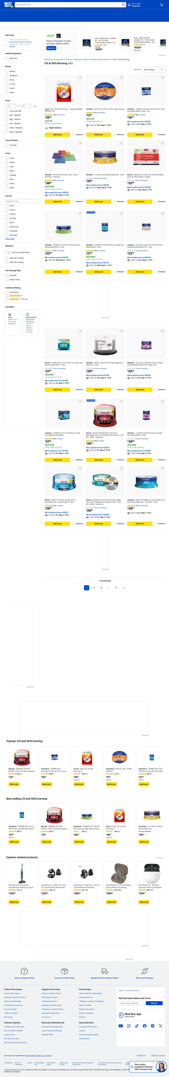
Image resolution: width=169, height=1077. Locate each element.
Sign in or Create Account (129, 990)
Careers (82, 1031)
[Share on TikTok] (137, 1026)
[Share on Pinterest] (153, 1026)
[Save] (80, 77)
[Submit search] (123, 4)
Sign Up (154, 1003)
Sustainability (84, 1038)
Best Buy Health (85, 1005)
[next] (160, 767)
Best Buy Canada (158, 1056)
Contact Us (46, 1017)
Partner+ (82, 1017)
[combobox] (154, 69)
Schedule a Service (49, 1001)
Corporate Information (88, 1027)
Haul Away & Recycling (51, 1013)
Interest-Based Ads (39, 1063)
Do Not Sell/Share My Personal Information (82, 1063)
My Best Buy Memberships (52, 1027)
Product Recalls (10, 1009)
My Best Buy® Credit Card (14, 1027)
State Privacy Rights (51, 1063)
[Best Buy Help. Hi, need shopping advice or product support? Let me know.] (161, 1066)
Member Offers (47, 1035)
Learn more (130, 1017)
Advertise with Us (86, 997)
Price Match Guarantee (13, 1005)
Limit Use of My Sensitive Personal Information (109, 1063)
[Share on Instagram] (129, 1026)
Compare (79, 134)
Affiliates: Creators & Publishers (91, 1001)
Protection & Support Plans (52, 1009)
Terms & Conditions (18, 1063)
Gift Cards (8, 1017)
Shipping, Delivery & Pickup (15, 997)
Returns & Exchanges (12, 1001)
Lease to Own (9, 1035)
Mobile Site (141, 1056)
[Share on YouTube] (121, 1026)
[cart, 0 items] (161, 4)
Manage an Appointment (52, 1005)
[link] (15, 774)
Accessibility (8, 1063)
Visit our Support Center (51, 993)
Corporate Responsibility (89, 1035)
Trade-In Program (11, 1013)
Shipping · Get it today (19, 44)
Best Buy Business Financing (15, 1042)
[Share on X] (160, 1026)
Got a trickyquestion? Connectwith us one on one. (144, 1066)
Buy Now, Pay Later (11, 1038)
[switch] (8, 252)
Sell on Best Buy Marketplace (90, 993)
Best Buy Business (86, 1013)
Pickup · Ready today (19, 39)
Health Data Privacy (64, 1063)
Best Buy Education (86, 1009)
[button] (61, 123)
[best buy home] (8, 4)
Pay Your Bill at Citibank (13, 1031)
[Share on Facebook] (145, 1026)
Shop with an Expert (50, 997)
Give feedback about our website (39, 1056)
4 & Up (24, 299)
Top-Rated (14, 292)
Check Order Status (12, 993)
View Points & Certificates (52, 1031)
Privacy (30, 1063)
